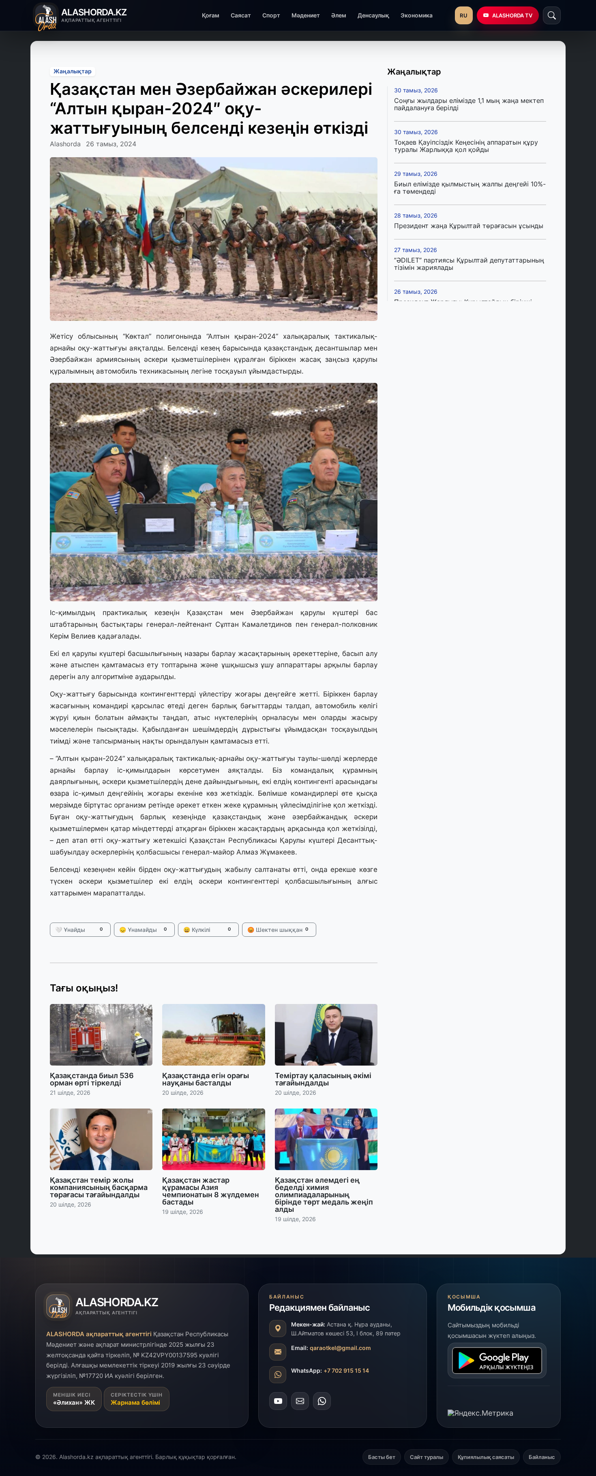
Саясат (241, 15)
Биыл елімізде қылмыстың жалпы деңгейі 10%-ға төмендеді (470, 187)
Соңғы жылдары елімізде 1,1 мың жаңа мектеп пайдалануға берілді (469, 104)
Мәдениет (306, 15)
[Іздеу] (552, 15)
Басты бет (381, 1457)
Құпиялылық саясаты (486, 1457)
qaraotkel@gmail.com (340, 1347)
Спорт (271, 15)
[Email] (300, 1401)
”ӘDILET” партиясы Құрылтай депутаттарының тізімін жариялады (469, 263)
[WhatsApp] (322, 1401)
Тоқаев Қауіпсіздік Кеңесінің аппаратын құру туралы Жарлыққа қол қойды (466, 146)
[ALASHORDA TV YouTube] (278, 1401)
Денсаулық (373, 15)
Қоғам (210, 15)
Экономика (417, 15)
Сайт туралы (426, 1457)
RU (463, 15)
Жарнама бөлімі (135, 1402)
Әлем (338, 15)
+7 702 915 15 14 (346, 1370)
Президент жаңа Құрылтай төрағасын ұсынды (468, 226)
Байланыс (542, 1457)
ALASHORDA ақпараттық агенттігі (99, 1334)
